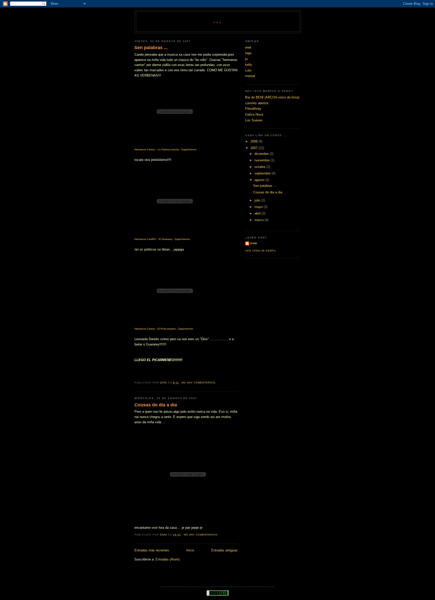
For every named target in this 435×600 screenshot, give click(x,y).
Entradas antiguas (224, 550)
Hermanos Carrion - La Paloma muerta (156, 149)
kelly (248, 64)
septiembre (263, 173)
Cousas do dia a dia (155, 404)
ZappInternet (188, 149)
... (218, 20)
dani (253, 243)
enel (248, 47)
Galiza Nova (254, 114)
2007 (254, 148)
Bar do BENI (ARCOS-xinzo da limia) (272, 97)
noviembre (263, 160)
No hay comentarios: (199, 382)
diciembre (262, 154)
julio (258, 200)
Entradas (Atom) (167, 559)
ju (246, 59)
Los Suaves (254, 120)
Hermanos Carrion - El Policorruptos (155, 328)
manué (250, 76)
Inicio (190, 550)
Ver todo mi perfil (260, 250)
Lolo (248, 70)
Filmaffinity (253, 109)
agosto (260, 180)
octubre (260, 167)
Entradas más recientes (151, 550)
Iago (248, 53)
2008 (254, 141)
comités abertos (257, 103)
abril (258, 213)
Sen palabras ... (151, 47)
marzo (260, 220)
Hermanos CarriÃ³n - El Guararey (153, 239)
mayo (259, 207)
